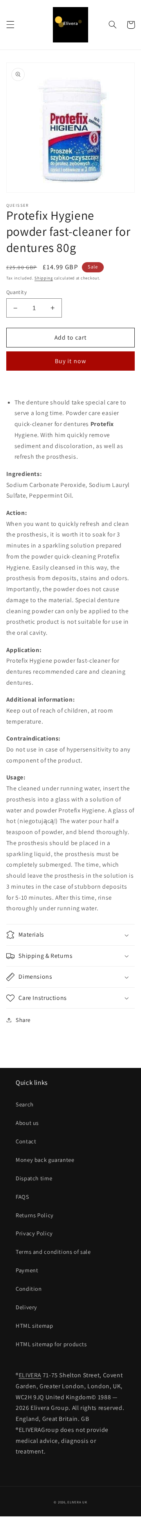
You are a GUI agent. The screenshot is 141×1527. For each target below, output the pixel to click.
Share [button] (23, 1020)
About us (27, 1122)
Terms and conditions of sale (53, 1251)
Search (25, 1104)
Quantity (16, 292)
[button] (10, 25)
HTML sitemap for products (51, 1344)
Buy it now (70, 361)
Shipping (43, 278)
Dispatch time (34, 1178)
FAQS (22, 1196)
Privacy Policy (34, 1233)
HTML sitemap (34, 1325)
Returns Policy (35, 1215)
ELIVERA (30, 1375)
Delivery (26, 1307)
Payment (27, 1270)
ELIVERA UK (77, 1502)
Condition (29, 1288)
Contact (26, 1141)
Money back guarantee (45, 1159)
